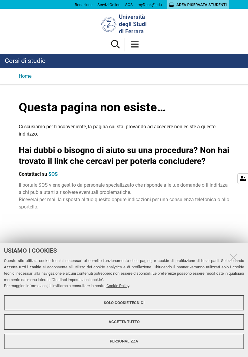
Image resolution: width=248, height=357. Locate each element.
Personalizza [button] (124, 341)
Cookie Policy (117, 285)
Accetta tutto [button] (124, 321)
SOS (53, 174)
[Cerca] (115, 44)
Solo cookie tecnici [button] (124, 302)
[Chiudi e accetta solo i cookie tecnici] (233, 257)
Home (25, 76)
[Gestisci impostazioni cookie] (242, 178)
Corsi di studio (25, 60)
